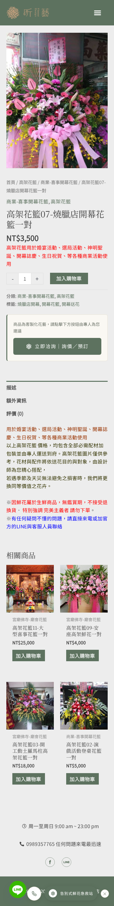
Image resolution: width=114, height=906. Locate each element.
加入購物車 (69, 278)
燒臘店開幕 (28, 304)
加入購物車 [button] (28, 655)
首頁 (10, 182)
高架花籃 (28, 182)
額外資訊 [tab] (16, 400)
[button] (97, 12)
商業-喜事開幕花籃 (59, 182)
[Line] (17, 889)
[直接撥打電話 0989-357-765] (34, 894)
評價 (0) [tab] (14, 413)
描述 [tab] (11, 387)
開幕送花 (70, 304)
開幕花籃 (51, 304)
